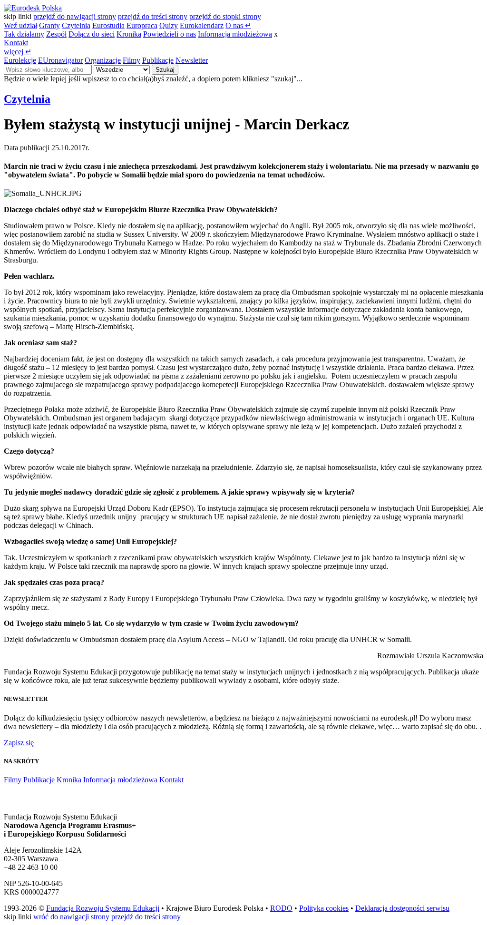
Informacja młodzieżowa (235, 34)
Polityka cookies (324, 908)
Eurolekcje (20, 60)
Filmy (131, 60)
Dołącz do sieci (91, 34)
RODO (281, 908)
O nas (238, 25)
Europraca (142, 25)
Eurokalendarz (202, 25)
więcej (17, 52)
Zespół (56, 34)
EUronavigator (60, 60)
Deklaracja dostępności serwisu (402, 908)
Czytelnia (76, 25)
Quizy (168, 25)
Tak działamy (24, 34)
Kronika (129, 34)
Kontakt (16, 43)
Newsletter (191, 60)
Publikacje (158, 60)
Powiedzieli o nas (169, 34)
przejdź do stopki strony (225, 16)
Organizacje (103, 60)
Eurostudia (108, 25)
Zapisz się (19, 743)
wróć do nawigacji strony (71, 917)
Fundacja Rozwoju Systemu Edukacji (102, 908)
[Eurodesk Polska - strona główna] (33, 8)
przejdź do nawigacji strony (74, 16)
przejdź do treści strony (152, 16)
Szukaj (165, 69)
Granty (49, 25)
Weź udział (20, 25)
